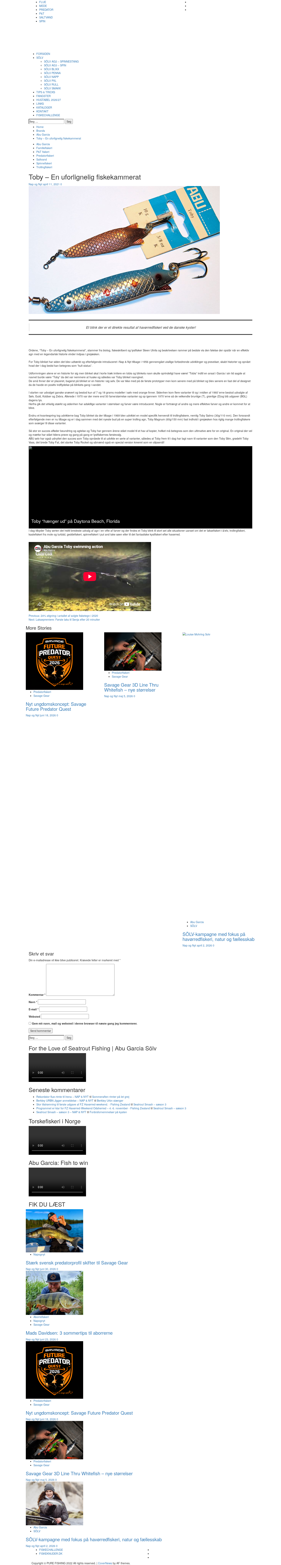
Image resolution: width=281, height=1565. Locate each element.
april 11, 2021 (51, 184)
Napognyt (39, 1254)
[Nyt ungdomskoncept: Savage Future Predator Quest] (54, 660)
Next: (64, 619)
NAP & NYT (56, 31)
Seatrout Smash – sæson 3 (149, 1104)
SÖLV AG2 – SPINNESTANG (61, 61)
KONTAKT (42, 111)
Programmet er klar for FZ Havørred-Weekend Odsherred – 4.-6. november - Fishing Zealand (93, 1108)
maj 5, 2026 (126, 696)
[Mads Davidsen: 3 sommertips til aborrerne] (54, 1292)
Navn (33, 1002)
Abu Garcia (43, 144)
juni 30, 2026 (48, 1269)
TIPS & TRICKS (45, 92)
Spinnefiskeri (44, 163)
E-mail (33, 1009)
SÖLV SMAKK (52, 88)
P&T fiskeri (42, 152)
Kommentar (37, 995)
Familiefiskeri (44, 148)
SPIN (42, 21)
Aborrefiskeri (41, 1317)
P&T (41, 13)
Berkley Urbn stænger (110, 1100)
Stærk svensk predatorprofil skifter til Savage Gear (77, 1262)
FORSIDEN (43, 54)
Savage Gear (41, 696)
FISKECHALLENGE (48, 115)
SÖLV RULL (51, 84)
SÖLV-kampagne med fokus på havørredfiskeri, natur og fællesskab (218, 936)
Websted (34, 1016)
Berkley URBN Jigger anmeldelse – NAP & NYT (64, 1100)
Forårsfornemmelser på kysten (109, 1112)
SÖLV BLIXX (51, 69)
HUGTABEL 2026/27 (48, 100)
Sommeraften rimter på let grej (110, 1097)
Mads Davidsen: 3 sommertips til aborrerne (69, 1332)
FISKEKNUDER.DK (50, 1553)
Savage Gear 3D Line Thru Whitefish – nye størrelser (131, 687)
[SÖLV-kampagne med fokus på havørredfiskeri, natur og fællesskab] (54, 1503)
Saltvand (41, 159)
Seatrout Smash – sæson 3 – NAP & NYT (61, 1112)
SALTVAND (46, 17)
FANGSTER (43, 96)
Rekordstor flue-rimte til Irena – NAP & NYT (62, 1097)
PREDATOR (46, 10)
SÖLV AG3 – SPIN (55, 65)
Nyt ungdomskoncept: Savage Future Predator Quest (56, 706)
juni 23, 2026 (48, 1339)
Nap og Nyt (36, 184)
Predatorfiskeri (45, 155)
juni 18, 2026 (48, 715)
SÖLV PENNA (52, 73)
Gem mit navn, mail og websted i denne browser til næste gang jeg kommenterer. (84, 1023)
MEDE (43, 6)
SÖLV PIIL (50, 80)
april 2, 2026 (205, 945)
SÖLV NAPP (51, 77)
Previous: (63, 616)
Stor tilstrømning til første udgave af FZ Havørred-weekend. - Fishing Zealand (83, 1104)
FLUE (42, 2)
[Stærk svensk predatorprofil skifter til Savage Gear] (54, 1230)
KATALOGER (44, 107)
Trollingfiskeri (44, 167)
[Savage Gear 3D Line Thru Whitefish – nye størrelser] (133, 651)
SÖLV (39, 57)
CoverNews (105, 1563)
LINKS (40, 103)
